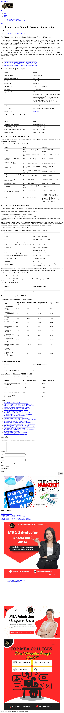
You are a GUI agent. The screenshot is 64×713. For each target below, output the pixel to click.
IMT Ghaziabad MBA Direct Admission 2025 (15, 415)
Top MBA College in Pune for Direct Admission (16, 403)
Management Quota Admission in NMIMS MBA (16, 418)
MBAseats (17, 581)
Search (2, 471)
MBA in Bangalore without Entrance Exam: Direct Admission (19, 405)
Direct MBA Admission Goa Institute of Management (17, 425)
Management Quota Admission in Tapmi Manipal (16, 432)
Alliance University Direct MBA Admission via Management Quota (20, 65)
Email (2, 457)
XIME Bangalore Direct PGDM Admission (14, 428)
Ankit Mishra (24, 33)
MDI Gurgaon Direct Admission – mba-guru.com (16, 410)
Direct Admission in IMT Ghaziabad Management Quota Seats (19, 412)
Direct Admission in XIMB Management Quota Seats (14, 516)
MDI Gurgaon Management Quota (12, 411)
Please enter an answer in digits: (8, 463)
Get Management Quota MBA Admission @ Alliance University (20, 61)
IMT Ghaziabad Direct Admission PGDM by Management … (19, 414)
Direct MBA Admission (13, 19)
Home (5, 13)
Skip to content (4, 1)
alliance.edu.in (36, 111)
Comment (3, 451)
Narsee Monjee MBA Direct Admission (13, 417)
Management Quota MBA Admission (16, 20)
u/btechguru (11, 581)
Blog (5, 16)
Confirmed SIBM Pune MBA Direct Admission (15, 421)
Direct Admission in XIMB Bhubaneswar (11, 515)
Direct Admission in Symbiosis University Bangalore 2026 (18, 422)
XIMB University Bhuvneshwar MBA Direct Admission (15, 518)
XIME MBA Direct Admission (11, 431)
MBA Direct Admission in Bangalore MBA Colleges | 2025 (18, 404)
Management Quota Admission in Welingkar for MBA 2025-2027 (20, 419)
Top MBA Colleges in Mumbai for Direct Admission (17, 408)
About (5, 15)
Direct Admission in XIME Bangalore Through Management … (19, 429)
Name (3, 454)
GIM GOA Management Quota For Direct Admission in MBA (19, 427)
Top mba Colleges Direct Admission (16, 580)
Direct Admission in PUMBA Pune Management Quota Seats (16, 519)
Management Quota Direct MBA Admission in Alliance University (20, 64)
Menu (2, 11)
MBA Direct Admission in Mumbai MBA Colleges (16, 407)
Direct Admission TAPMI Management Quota (15, 434)
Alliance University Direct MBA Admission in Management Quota (20, 62)
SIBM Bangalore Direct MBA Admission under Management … (20, 424)
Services (6, 17)
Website (3, 460)
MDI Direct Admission (6, 514)
